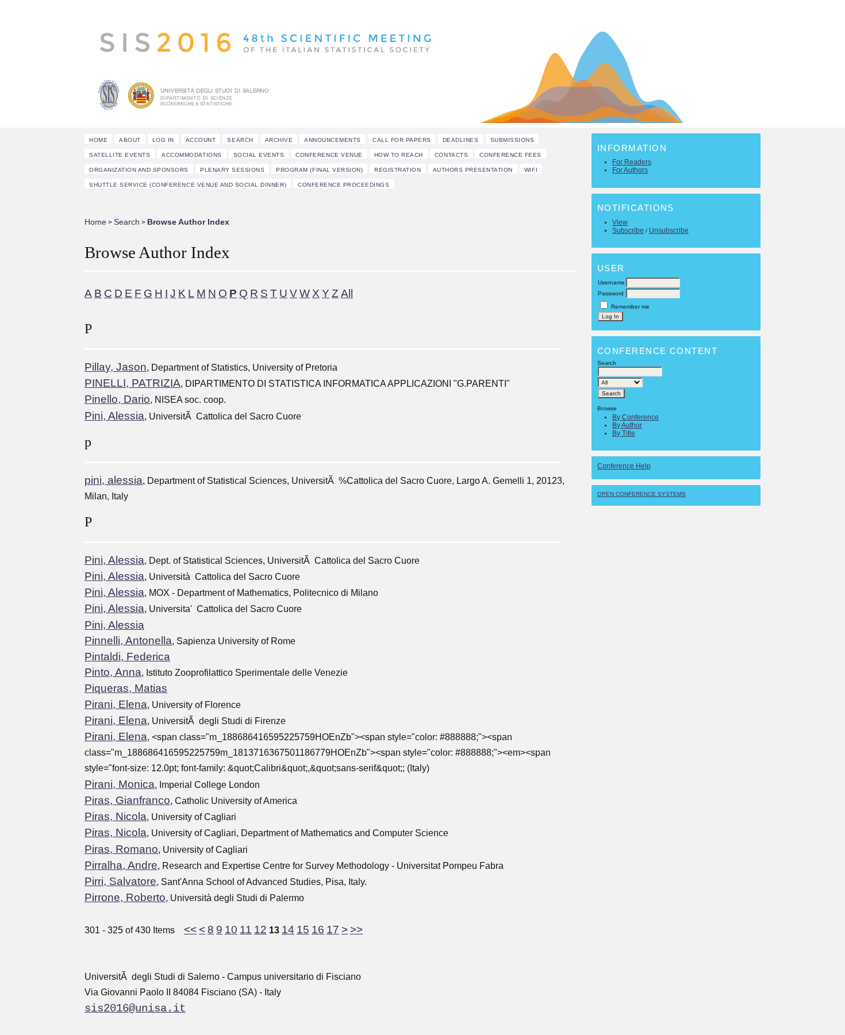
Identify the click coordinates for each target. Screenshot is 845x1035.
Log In (163, 140)
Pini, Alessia (114, 416)
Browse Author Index (188, 221)
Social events (259, 155)
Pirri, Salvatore (120, 881)
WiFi (530, 170)
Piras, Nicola (115, 816)
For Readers (631, 162)
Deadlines (461, 140)
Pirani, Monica (119, 784)
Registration (397, 170)
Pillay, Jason (115, 367)
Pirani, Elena (115, 704)
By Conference (635, 417)
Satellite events (119, 155)
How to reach (398, 155)
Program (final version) (319, 170)
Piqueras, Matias (125, 688)
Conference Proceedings (343, 185)
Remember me (630, 306)
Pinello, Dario (117, 399)
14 (288, 930)
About (130, 140)
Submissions (512, 140)
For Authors (630, 170)
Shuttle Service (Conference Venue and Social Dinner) (187, 185)
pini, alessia (113, 480)
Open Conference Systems (641, 494)
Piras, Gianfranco (127, 800)
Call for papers (401, 140)
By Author (627, 425)
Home (98, 140)
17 (333, 930)
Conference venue (328, 155)
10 (231, 930)
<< (190, 930)
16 (318, 930)
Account (201, 140)
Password (611, 293)
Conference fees (510, 155)
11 (246, 930)
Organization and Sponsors (139, 170)
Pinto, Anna (112, 672)
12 (260, 930)
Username (611, 282)
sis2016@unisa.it (135, 1008)
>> (356, 930)
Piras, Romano (121, 849)
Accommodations (191, 155)
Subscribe (628, 230)
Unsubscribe (669, 230)
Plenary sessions (232, 170)
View (620, 222)
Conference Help (624, 466)
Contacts (451, 155)
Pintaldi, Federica (127, 657)
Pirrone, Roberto (125, 897)
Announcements (332, 140)
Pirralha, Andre (121, 865)
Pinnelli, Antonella (128, 640)
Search (240, 140)
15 (303, 930)
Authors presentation (473, 170)
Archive (279, 140)
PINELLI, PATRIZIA (132, 383)
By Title (623, 433)
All (347, 293)
